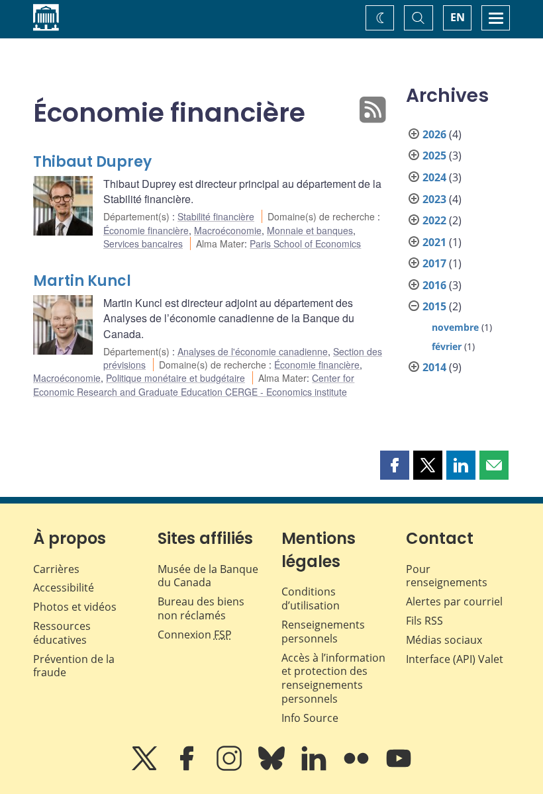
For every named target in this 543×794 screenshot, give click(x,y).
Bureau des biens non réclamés (201, 608)
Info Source (309, 718)
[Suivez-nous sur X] (145, 767)
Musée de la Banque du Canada (208, 576)
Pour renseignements (446, 576)
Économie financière (146, 230)
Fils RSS (424, 620)
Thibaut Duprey (92, 162)
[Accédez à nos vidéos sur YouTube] (399, 767)
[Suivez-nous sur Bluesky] (273, 767)
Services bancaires (143, 243)
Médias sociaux (444, 640)
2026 (434, 134)
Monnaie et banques (310, 230)
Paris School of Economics (305, 243)
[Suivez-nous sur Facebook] (188, 767)
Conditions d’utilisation (310, 598)
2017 (434, 263)
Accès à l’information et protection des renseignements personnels (333, 678)
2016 (434, 285)
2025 (434, 155)
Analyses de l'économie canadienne (252, 351)
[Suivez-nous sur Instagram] (230, 767)
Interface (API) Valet (454, 659)
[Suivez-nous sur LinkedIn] (315, 767)
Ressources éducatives (62, 633)
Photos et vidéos (75, 606)
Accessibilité (63, 587)
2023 (434, 199)
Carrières (56, 569)
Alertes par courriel (454, 601)
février (447, 346)
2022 (434, 220)
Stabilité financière (215, 216)
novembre (455, 327)
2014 (434, 367)
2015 (434, 306)
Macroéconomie (228, 230)
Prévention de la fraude (74, 666)
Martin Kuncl (82, 281)
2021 (434, 242)
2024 (434, 177)
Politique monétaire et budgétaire (175, 377)
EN (457, 17)
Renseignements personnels (323, 631)
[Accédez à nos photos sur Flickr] (357, 767)
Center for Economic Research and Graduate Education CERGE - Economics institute (193, 384)
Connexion (195, 634)
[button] (394, 465)
